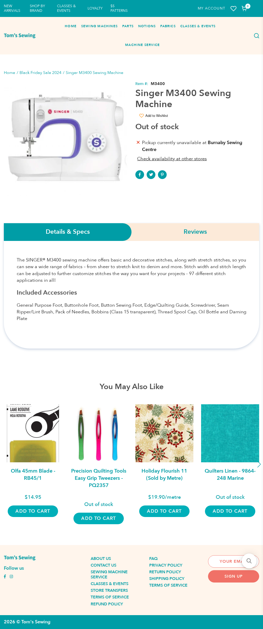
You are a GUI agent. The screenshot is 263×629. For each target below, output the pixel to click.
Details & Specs (68, 232)
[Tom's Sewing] (19, 35)
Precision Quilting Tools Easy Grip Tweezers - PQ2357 (98, 478)
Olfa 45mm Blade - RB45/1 (33, 474)
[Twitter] (151, 174)
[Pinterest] (162, 174)
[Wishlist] (233, 8)
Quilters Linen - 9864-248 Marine (230, 474)
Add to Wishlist (156, 116)
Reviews (195, 232)
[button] (249, 560)
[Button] (255, 35)
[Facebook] (139, 174)
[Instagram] (11, 577)
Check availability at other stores (172, 159)
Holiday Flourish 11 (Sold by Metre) (164, 474)
